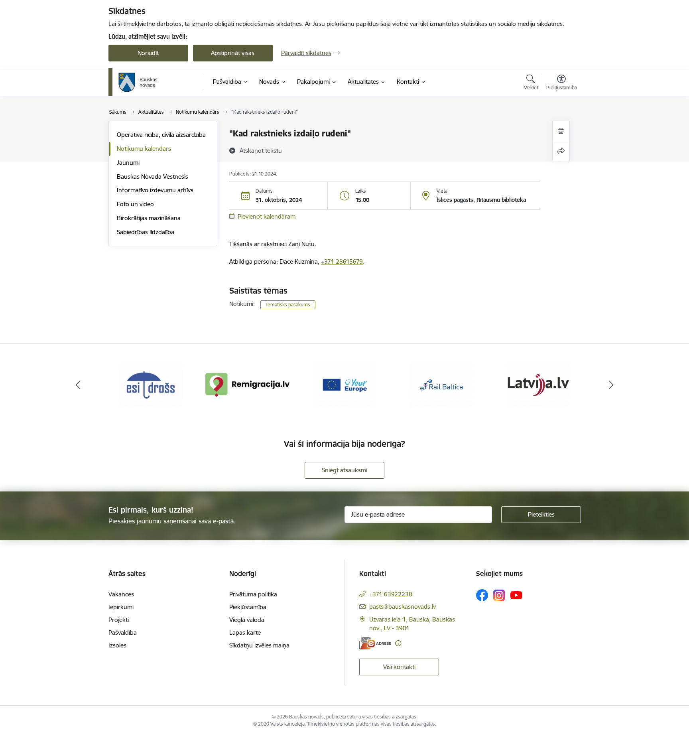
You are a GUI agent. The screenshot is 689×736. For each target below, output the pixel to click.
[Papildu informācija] (398, 643)
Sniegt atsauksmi (344, 470)
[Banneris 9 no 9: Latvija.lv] (538, 384)
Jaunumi (128, 162)
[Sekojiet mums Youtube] (516, 595)
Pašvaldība (122, 632)
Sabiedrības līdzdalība (145, 232)
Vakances (121, 594)
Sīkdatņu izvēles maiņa (259, 645)
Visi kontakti (399, 667)
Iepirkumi (121, 607)
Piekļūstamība (247, 607)
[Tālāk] (611, 385)
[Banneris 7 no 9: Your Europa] (344, 384)
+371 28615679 (342, 261)
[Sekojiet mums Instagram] (499, 595)
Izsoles (117, 645)
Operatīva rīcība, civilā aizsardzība (161, 134)
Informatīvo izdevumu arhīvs (155, 190)
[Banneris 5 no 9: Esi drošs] (151, 384)
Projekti (118, 620)
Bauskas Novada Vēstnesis (152, 176)
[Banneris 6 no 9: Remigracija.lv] (247, 384)
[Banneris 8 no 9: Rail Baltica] (441, 384)
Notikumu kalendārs (144, 148)
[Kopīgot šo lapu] (561, 151)
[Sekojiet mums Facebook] (482, 595)
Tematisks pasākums (288, 305)
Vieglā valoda (246, 620)
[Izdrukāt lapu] (561, 131)
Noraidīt (148, 53)
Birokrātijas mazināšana (149, 218)
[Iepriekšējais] (78, 385)
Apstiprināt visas (232, 53)
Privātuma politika (253, 594)
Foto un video (135, 204)
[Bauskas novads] (137, 82)
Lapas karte (245, 632)
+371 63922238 (390, 594)
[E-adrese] (375, 643)
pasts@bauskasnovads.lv (402, 606)
